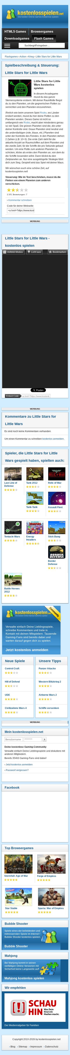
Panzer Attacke (47, 668)
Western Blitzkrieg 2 (50, 681)
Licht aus (36, 252)
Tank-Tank (32, 507)
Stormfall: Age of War (16, 876)
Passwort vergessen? (17, 770)
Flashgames (11, 56)
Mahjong (11, 955)
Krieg (31, 56)
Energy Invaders (31, 538)
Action (23, 56)
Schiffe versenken (49, 708)
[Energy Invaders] (35, 528)
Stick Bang (54, 536)
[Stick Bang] (57, 528)
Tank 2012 (32, 483)
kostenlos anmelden (53, 438)
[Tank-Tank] (35, 499)
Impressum (36, 1046)
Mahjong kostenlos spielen (24, 978)
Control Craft (12, 668)
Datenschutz (51, 1046)
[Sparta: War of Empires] (51, 897)
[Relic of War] (57, 474)
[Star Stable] (18, 897)
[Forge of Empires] (51, 864)
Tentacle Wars (12, 536)
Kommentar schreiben (20, 200)
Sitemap (22, 1046)
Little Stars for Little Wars (49, 56)
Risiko (43, 112)
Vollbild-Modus (15, 252)
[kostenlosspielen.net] (35, 16)
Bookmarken (59, 252)
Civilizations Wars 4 (16, 708)
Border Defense (52, 563)
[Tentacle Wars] (13, 528)
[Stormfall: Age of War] (18, 864)
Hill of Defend (12, 681)
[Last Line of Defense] (13, 474)
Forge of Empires (46, 876)
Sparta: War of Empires (51, 908)
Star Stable (11, 908)
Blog (12, 1046)
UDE (7, 695)
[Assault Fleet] (57, 499)
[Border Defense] (57, 552)
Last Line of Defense (10, 484)
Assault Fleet (55, 507)
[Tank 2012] (35, 474)
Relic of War (54, 483)
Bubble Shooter (16, 923)
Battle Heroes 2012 (12, 590)
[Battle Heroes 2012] (13, 580)
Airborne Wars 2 (48, 695)
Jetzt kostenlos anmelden (27, 650)
